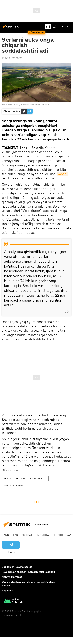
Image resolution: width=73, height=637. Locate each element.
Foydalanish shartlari (14, 571)
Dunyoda (42, 534)
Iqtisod (58, 534)
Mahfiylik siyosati (12, 577)
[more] (67, 311)
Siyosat (27, 534)
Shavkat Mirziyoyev (13, 485)
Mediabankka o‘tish (39, 104)
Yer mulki (20, 478)
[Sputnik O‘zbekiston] (11, 28)
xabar (62, 174)
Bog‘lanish (8, 566)
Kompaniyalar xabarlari (41, 571)
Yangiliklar (10, 534)
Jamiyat (7, 478)
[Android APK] (13, 601)
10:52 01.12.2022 (12, 58)
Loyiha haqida (24, 566)
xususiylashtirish (38, 478)
